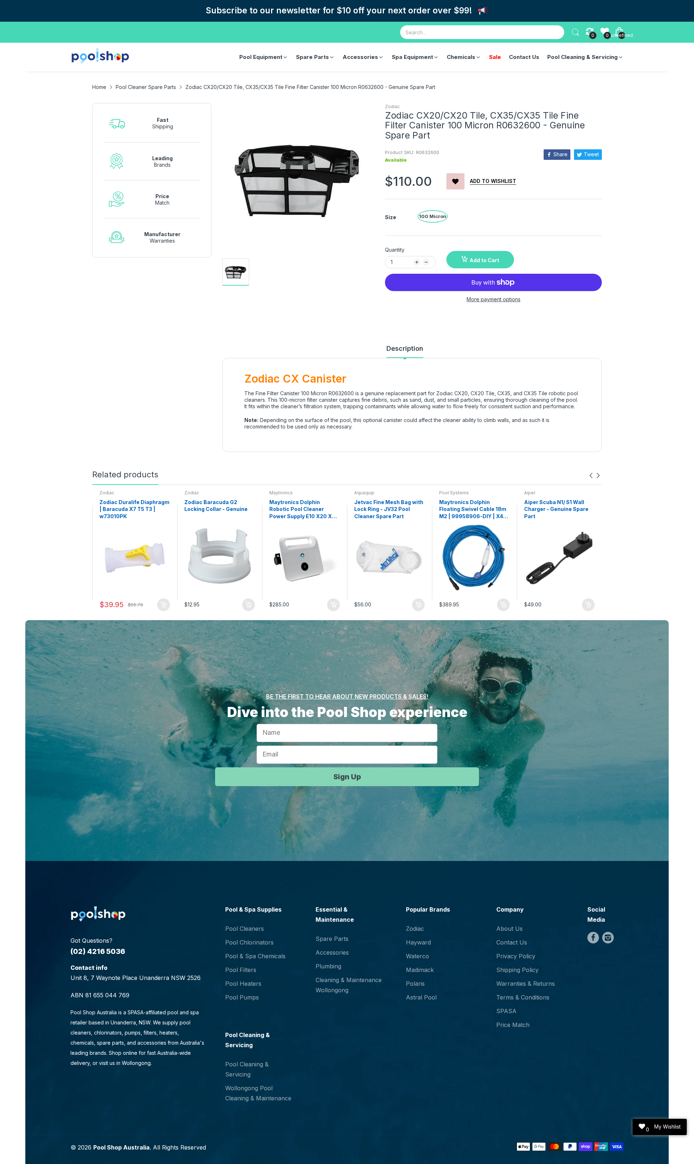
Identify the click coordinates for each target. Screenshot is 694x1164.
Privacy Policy (515, 956)
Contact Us (511, 942)
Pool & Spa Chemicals (255, 956)
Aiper (529, 492)
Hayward (418, 942)
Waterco (417, 956)
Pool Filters (240, 969)
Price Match (513, 1024)
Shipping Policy (517, 969)
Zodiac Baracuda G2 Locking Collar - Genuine (216, 505)
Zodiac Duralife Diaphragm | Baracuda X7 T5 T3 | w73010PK (134, 509)
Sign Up (347, 776)
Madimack (420, 969)
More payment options (493, 299)
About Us (509, 928)
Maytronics (281, 492)
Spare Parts (332, 938)
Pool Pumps (242, 997)
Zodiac (392, 106)
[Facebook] (593, 937)
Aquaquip (364, 492)
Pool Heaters (243, 983)
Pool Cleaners (244, 928)
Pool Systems (454, 492)
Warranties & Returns (525, 983)
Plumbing (328, 966)
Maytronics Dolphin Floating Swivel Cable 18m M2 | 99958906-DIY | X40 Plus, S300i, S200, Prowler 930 (474, 509)
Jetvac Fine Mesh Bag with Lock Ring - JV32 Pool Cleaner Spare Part (388, 509)
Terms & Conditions (522, 997)
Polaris (415, 983)
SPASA (506, 1011)
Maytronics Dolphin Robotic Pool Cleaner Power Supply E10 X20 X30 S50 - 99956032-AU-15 (304, 509)
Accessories (332, 952)
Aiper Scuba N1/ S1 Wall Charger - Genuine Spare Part (556, 509)
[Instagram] (608, 937)
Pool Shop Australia (121, 1147)
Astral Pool (421, 997)
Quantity (394, 250)
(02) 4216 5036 (97, 951)
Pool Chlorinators (249, 942)
